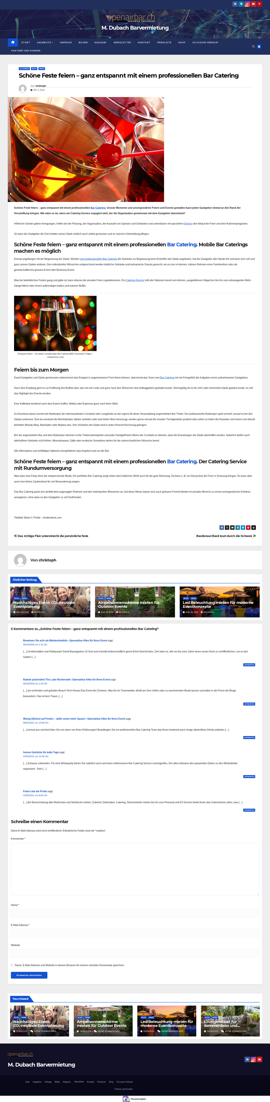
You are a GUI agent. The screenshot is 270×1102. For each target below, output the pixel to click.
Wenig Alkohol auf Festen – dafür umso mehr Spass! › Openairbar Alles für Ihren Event (74, 718)
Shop (181, 42)
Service (188, 223)
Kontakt (144, 42)
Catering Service (134, 280)
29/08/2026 (22, 1031)
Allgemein (24, 68)
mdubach (39, 612)
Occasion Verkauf (205, 42)
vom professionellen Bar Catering (98, 259)
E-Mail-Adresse (20, 925)
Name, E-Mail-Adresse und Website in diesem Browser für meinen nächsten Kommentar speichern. (70, 965)
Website (15, 945)
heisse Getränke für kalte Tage (41, 752)
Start (25, 42)
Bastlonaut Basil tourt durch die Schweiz (224, 536)
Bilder (83, 42)
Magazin (100, 42)
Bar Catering (98, 207)
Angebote (44, 42)
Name (15, 905)
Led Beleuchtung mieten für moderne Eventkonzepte (218, 604)
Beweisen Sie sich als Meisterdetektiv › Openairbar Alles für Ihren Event (65, 640)
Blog (34, 68)
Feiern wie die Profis (35, 791)
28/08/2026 (149, 1031)
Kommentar (18, 838)
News (41, 68)
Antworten (249, 665)
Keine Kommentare (45, 1031)
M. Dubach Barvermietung (135, 27)
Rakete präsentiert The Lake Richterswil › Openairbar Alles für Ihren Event (66, 679)
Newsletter (122, 42)
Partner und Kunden (25, 50)
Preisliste (164, 42)
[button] (253, 46)
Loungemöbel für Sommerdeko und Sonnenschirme (220, 1025)
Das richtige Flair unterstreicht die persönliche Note (52, 536)
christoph (40, 86)
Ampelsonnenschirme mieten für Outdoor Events (129, 604)
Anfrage (66, 42)
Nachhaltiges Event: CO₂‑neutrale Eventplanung (44, 604)
